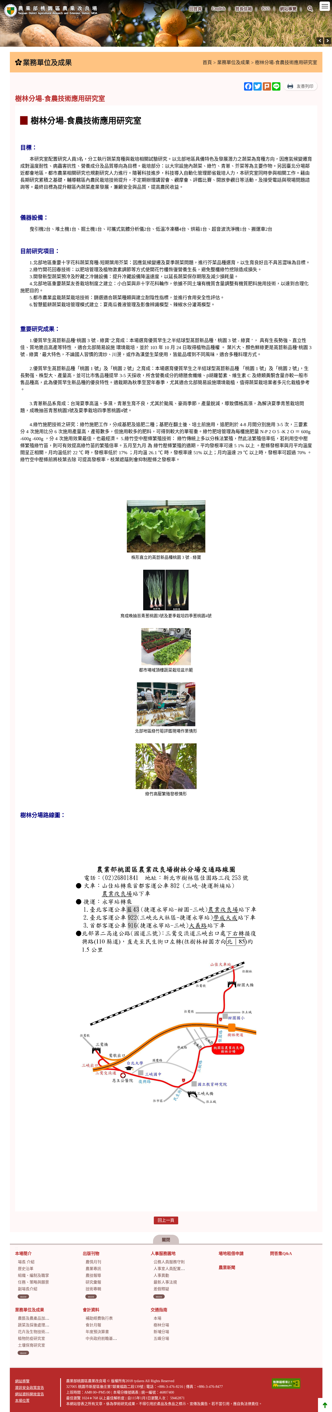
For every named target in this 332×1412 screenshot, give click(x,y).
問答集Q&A (281, 1253)
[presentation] (319, 40)
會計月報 (93, 1325)
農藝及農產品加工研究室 (39, 1318)
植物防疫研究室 (31, 1338)
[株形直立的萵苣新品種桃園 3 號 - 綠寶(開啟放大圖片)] (166, 527)
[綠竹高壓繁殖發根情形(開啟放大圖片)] (166, 766)
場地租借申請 (231, 1253)
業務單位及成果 (233, 62)
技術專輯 (93, 1289)
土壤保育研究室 (31, 1345)
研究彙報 (93, 1282)
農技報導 (93, 1275)
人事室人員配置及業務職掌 (177, 1269)
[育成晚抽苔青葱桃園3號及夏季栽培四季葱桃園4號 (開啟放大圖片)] (166, 591)
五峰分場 (161, 1338)
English (218, 8)
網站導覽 (288, 9)
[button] (310, 12)
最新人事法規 (165, 1282)
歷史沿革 (25, 1269)
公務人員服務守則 (169, 1262)
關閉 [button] (166, 1240)
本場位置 (22, 1401)
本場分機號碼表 (126, 1392)
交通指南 (159, 1310)
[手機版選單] (325, 6)
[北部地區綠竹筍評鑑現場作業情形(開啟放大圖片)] (166, 704)
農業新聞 (227, 1267)
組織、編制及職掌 (33, 1275)
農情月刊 (93, 1262)
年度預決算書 (97, 1332)
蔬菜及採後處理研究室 (37, 1325)
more (23, 1296)
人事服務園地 (163, 1253)
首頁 (207, 62)
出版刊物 (91, 1253)
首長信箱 (243, 9)
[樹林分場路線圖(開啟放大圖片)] (166, 1017)
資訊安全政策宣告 (29, 1388)
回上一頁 (166, 1220)
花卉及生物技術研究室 (37, 1332)
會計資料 (91, 1310)
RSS (266, 8)
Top (325, 1405)
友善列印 (305, 86)
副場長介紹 (27, 1289)
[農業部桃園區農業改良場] (51, 11)
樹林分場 (161, 1325)
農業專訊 (93, 1269)
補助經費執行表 (99, 1318)
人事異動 (161, 1275)
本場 (157, 1318)
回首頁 (195, 9)
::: (183, 7)
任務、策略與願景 (33, 1282)
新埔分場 (161, 1332)
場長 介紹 (26, 1262)
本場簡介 (23, 1253)
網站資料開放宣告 (29, 1394)
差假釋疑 (161, 1289)
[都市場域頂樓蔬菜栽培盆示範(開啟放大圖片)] (166, 647)
